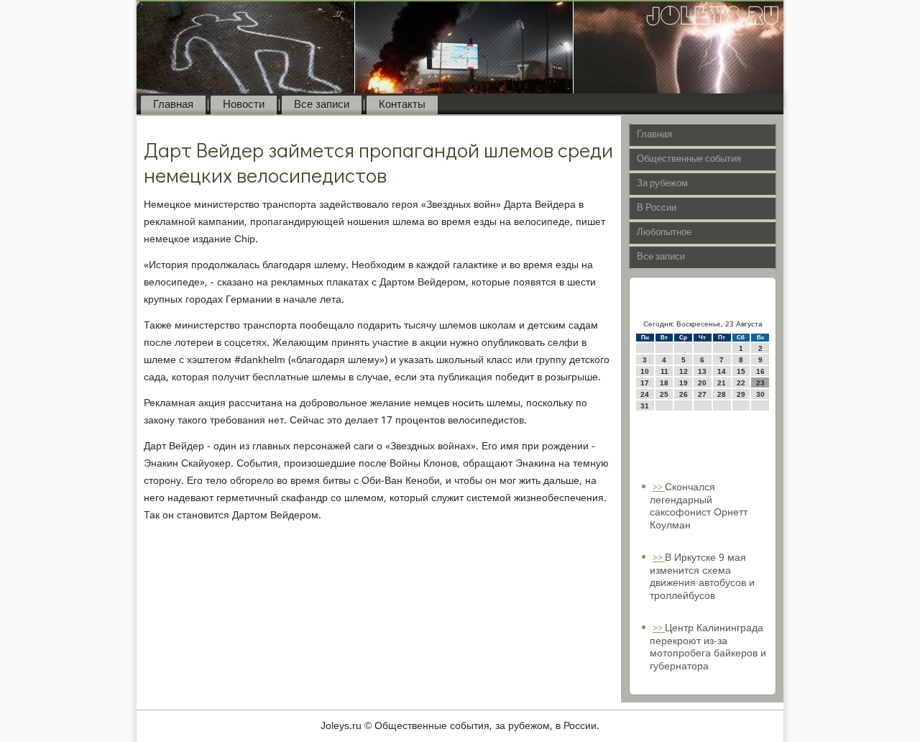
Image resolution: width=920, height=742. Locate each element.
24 (644, 394)
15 (741, 371)
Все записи (321, 105)
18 (664, 383)
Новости (243, 105)
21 (721, 383)
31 (644, 406)
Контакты (402, 105)
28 (721, 394)
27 (702, 394)
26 (683, 394)
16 (760, 371)
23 (760, 383)
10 (644, 371)
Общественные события (689, 159)
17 (644, 383)
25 (664, 394)
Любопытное (664, 232)
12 (683, 371)
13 (702, 371)
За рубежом (662, 183)
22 (741, 383)
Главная (173, 105)
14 (721, 371)
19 (683, 383)
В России (656, 208)
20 (702, 383)
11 (664, 371)
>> (659, 488)
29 (741, 394)
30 (760, 394)
